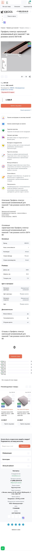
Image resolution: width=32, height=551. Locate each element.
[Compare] (2, 76)
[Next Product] (25, 76)
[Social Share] (29, 76)
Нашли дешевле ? (25, 110)
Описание (17, 6)
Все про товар (7, 6)
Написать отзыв (15, 356)
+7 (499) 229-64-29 (22, 11)
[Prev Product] (22, 76)
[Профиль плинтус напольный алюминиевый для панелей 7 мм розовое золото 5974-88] (16, 56)
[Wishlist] (6, 76)
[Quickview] (13, 395)
